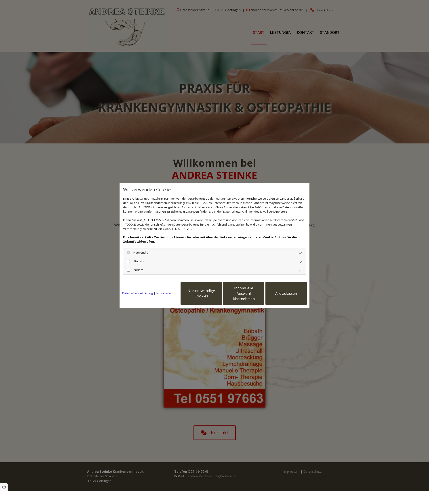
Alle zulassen (286, 293)
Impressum (164, 293)
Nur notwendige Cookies (201, 293)
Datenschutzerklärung (137, 293)
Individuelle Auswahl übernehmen (244, 293)
